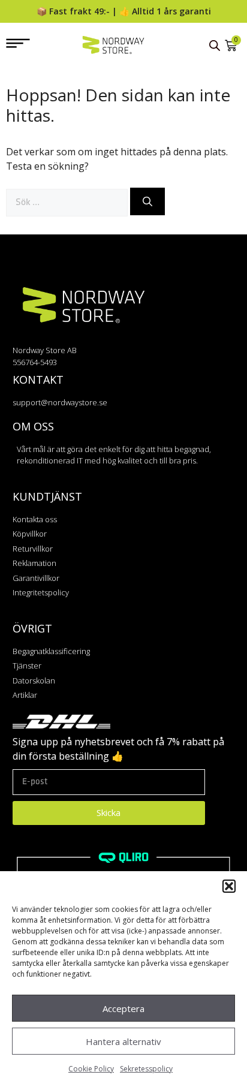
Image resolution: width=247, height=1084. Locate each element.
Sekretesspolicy (146, 1069)
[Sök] (147, 201)
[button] (229, 886)
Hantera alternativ (123, 1041)
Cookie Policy (91, 1069)
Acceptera (123, 1008)
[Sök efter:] (68, 201)
